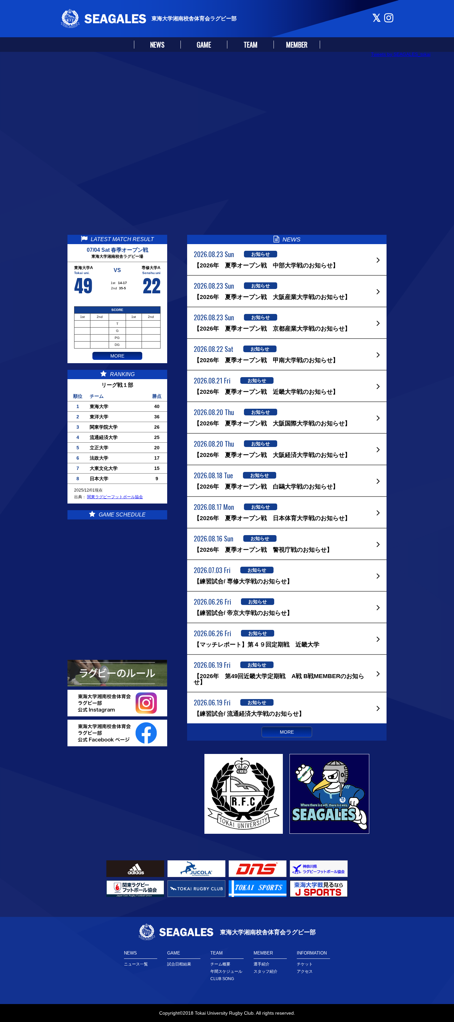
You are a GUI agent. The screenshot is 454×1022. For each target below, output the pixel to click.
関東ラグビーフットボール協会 (115, 497)
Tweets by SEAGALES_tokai (400, 54)
